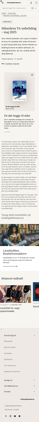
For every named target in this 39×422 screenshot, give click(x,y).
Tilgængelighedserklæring (13, 406)
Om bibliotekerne (11, 386)
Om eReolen (8, 353)
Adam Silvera (10, 109)
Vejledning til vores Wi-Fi (12, 372)
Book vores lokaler (10, 347)
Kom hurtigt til (10, 335)
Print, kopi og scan (10, 366)
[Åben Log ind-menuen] (31, 2)
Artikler (4, 13)
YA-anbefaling (8, 64)
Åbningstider (8, 341)
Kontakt (7, 391)
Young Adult (12, 13)
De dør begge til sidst (13, 107)
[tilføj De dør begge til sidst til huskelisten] (32, 75)
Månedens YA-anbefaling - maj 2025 (14, 15)
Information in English (12, 410)
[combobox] (19, 8)
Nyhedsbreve (8, 359)
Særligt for (8, 380)
